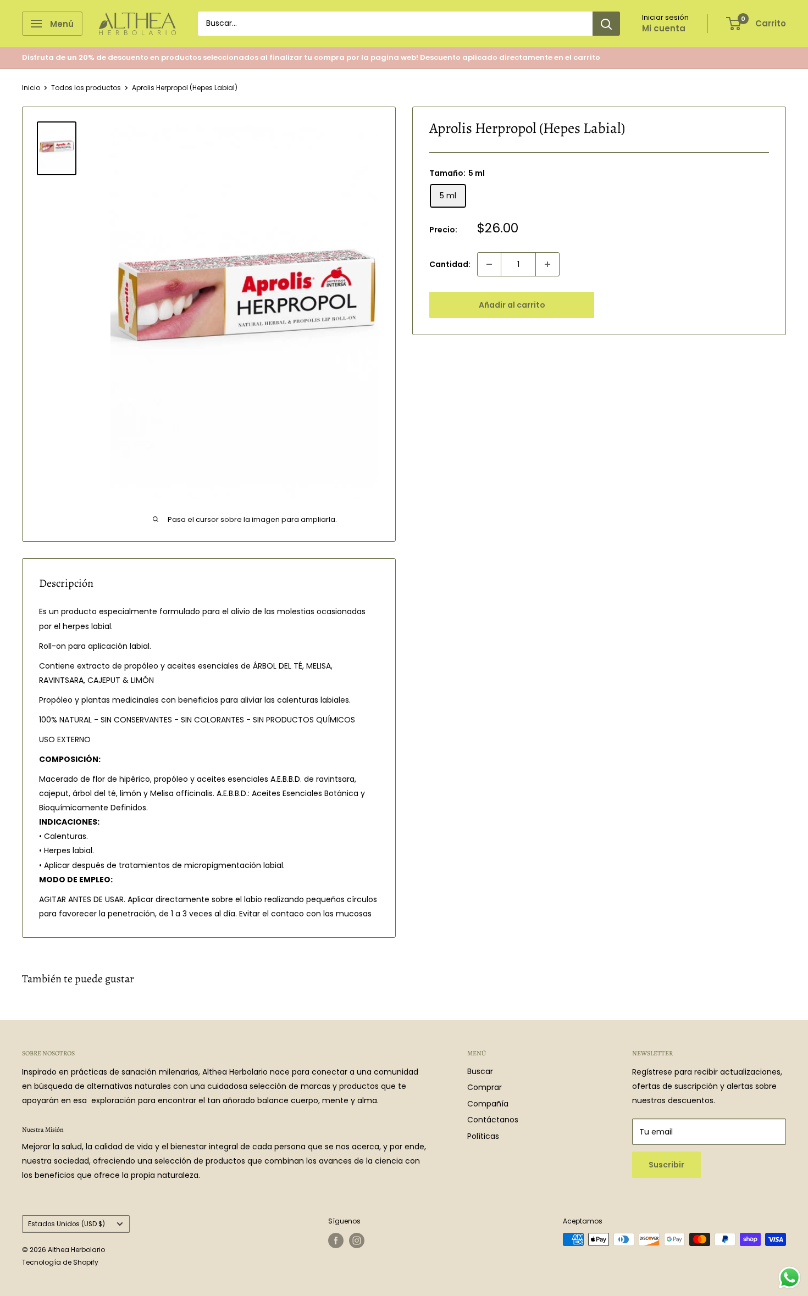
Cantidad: (450, 264)
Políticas (483, 1136)
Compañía (487, 1103)
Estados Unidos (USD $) (66, 1224)
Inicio (31, 87)
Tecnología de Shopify (60, 1262)
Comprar (484, 1087)
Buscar (480, 1071)
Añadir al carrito (512, 304)
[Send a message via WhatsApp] (790, 1278)
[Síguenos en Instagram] (356, 1240)
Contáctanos (492, 1119)
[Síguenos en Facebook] (336, 1240)
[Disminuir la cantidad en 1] (489, 264)
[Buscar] (606, 24)
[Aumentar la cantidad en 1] (547, 264)
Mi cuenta (663, 28)
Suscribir (666, 1164)
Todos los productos (86, 87)
